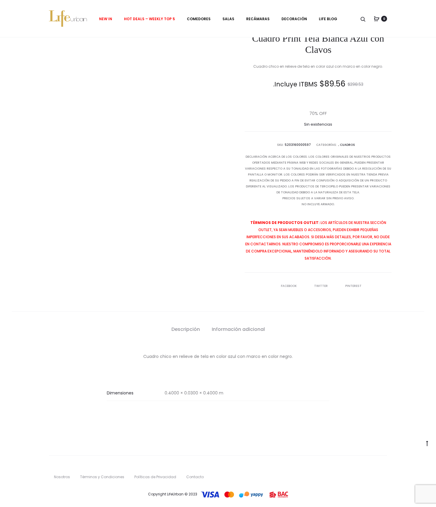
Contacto (195, 476)
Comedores (199, 18)
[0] (377, 19)
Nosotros (62, 476)
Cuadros (347, 145)
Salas (228, 18)
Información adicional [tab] (238, 329)
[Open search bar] (363, 18)
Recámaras (258, 18)
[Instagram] (385, 469)
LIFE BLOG (328, 18)
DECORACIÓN (294, 18)
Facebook (289, 286)
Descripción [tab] (185, 329)
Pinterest (353, 286)
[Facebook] (373, 469)
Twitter (321, 286)
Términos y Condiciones (102, 476)
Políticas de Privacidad (155, 476)
